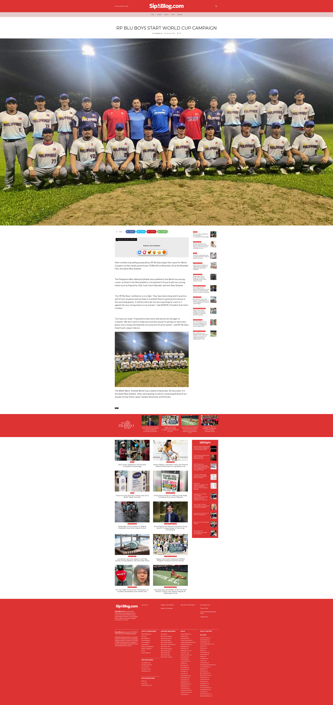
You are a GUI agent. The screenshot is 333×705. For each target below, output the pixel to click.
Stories (195, 232)
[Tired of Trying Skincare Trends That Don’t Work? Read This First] (213, 256)
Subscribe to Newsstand (188, 605)
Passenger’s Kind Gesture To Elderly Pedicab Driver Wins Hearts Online (199, 279)
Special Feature (197, 241)
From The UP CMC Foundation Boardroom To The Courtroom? (201, 506)
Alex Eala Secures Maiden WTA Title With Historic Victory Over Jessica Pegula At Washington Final (200, 336)
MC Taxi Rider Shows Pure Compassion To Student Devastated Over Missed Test (200, 324)
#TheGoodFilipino (197, 263)
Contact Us (144, 605)
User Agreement (205, 605)
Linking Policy (204, 617)
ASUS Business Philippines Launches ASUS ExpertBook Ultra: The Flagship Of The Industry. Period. (201, 467)
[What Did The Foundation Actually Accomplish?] (214, 533)
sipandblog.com (158, 33)
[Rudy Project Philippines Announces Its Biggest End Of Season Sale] (214, 449)
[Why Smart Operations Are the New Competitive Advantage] (213, 234)
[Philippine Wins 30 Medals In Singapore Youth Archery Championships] (209, 420)
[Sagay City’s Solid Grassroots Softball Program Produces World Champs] (213, 311)
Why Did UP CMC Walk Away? (201, 522)
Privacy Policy (204, 608)
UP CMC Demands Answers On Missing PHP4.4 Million (200, 476)
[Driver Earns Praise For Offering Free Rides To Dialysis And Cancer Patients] (213, 265)
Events (116, 408)
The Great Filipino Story (199, 285)
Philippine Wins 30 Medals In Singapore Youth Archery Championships (209, 429)
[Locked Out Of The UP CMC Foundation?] (214, 516)
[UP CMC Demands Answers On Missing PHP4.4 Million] (214, 477)
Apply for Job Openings (167, 605)
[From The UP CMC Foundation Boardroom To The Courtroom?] (214, 507)
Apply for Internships (167, 608)
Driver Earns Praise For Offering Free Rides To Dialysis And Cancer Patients (200, 267)
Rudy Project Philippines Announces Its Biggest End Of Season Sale (202, 448)
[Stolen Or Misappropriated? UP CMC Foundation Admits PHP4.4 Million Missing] (214, 486)
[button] (216, 6)
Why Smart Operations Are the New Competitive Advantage (201, 235)
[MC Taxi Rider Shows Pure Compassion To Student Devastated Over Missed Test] (213, 322)
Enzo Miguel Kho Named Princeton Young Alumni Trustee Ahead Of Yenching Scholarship (201, 290)
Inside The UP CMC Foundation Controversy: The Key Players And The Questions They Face (201, 497)
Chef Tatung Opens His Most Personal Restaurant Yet (201, 457)
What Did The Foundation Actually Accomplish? (200, 532)
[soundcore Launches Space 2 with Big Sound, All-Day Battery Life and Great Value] (213, 300)
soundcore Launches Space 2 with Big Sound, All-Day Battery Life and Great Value (201, 301)
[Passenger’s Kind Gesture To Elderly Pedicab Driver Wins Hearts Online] (213, 277)
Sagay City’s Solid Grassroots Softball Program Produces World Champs (199, 313)
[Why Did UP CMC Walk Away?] (214, 524)
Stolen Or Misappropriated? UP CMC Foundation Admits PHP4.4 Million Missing (201, 486)
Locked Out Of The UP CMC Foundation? (201, 514)
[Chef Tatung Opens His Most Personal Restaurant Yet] (214, 458)
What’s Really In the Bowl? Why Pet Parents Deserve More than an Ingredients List (201, 246)
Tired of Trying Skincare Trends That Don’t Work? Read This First (201, 256)
